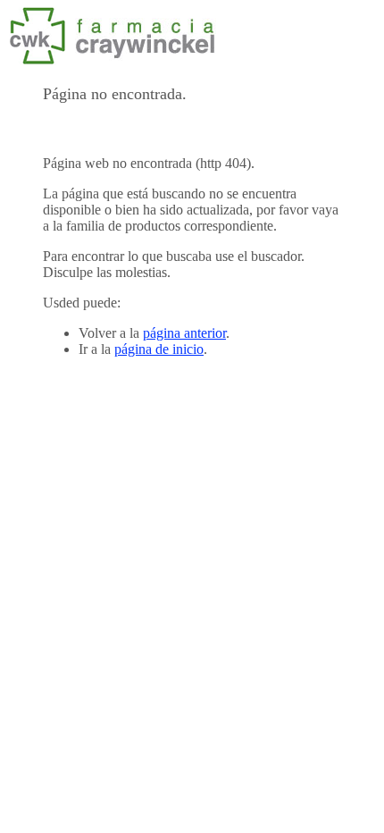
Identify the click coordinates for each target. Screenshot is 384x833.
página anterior (184, 333)
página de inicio (159, 349)
